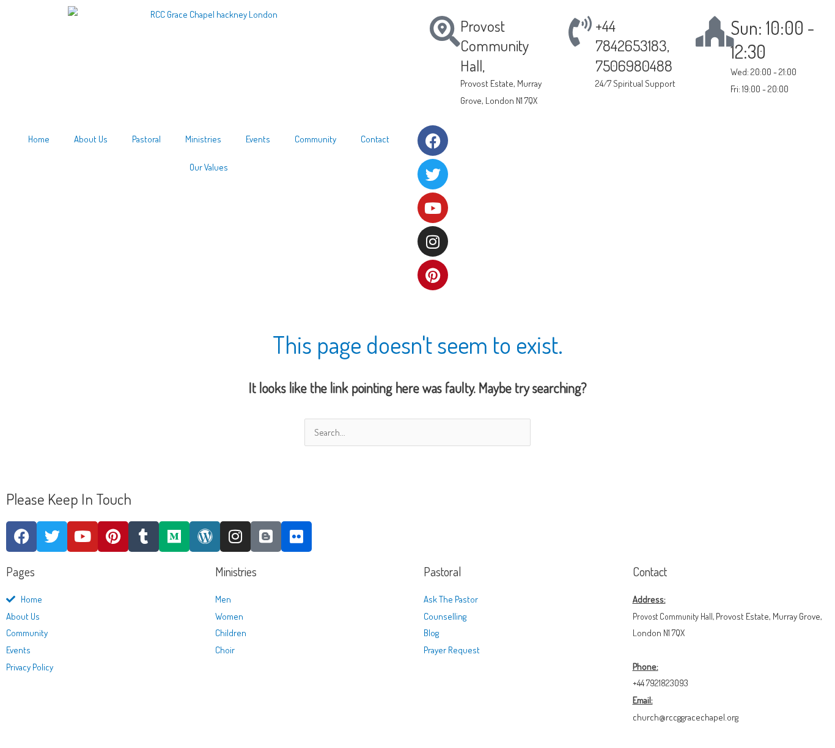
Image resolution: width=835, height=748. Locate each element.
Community (315, 139)
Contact (375, 139)
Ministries (203, 139)
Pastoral (146, 139)
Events (258, 139)
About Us (91, 139)
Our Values (208, 167)
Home (39, 139)
